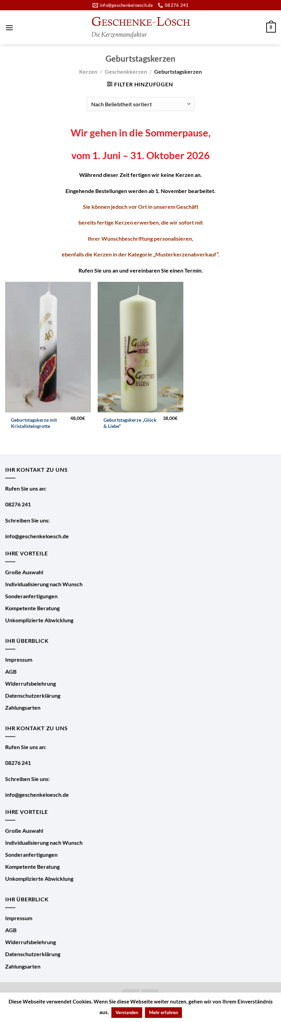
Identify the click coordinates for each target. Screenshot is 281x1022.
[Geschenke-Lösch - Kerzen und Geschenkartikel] (140, 27)
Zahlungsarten (22, 707)
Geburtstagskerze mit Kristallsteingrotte (34, 423)
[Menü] (9, 27)
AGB (10, 671)
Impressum (18, 659)
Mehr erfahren (163, 1012)
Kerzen (88, 71)
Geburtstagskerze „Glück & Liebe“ (130, 423)
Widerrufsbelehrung (30, 683)
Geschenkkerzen (126, 71)
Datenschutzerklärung (32, 695)
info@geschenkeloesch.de (37, 536)
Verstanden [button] (126, 1012)
